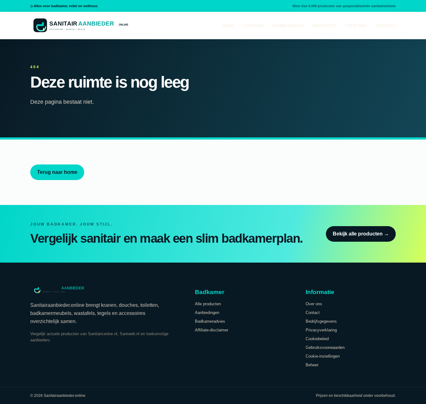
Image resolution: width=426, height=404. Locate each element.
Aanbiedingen (288, 25)
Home (228, 25)
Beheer (312, 365)
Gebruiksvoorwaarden (325, 347)
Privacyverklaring (321, 330)
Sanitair (253, 25)
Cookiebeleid (317, 338)
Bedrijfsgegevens (321, 321)
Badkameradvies (210, 321)
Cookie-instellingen (323, 356)
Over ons (356, 25)
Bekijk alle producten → (361, 233)
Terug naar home (57, 172)
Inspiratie (324, 25)
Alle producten (208, 304)
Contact (386, 25)
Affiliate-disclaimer (211, 330)
